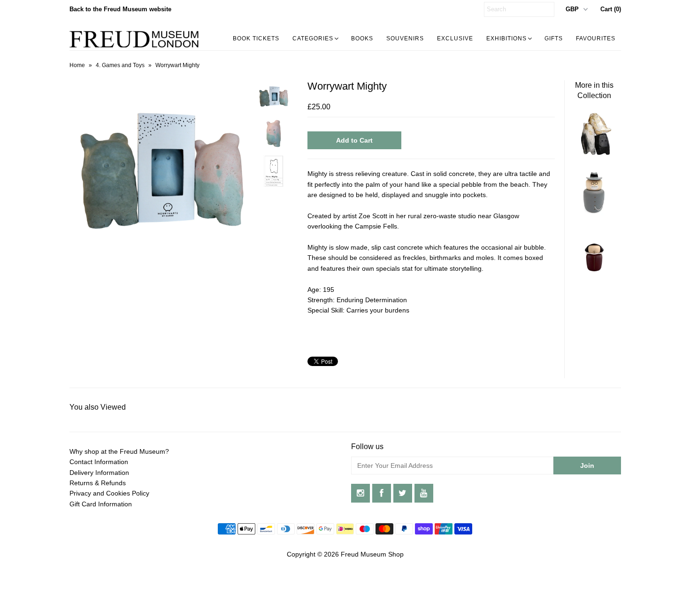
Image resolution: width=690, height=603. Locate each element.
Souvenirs (405, 38)
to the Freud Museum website (120, 9)
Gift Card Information (100, 504)
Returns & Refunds (97, 483)
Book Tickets (256, 38)
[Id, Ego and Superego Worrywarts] (594, 154)
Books (362, 38)
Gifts (553, 38)
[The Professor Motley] (594, 213)
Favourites (595, 38)
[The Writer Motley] (594, 271)
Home (77, 65)
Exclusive (455, 38)
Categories (312, 38)
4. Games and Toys (120, 65)
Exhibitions (506, 38)
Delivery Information (99, 472)
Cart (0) (610, 9)
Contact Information (98, 462)
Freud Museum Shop (372, 554)
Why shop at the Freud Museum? (119, 451)
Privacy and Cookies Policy (109, 493)
